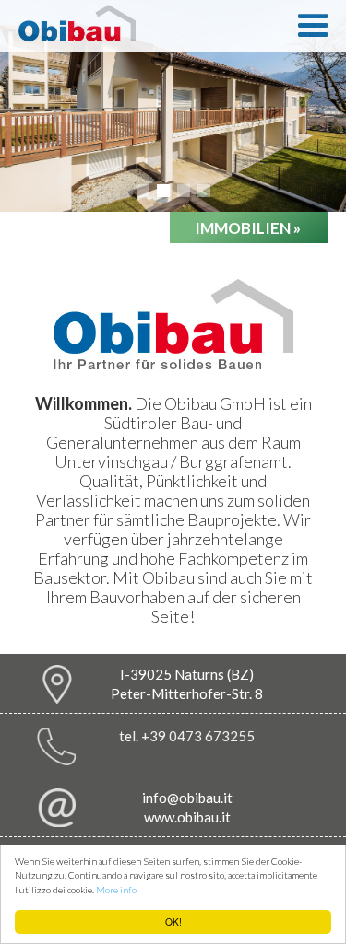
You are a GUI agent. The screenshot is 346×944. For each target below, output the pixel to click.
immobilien (248, 228)
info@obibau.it (187, 797)
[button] (313, 26)
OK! (173, 921)
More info (116, 889)
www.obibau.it (187, 817)
